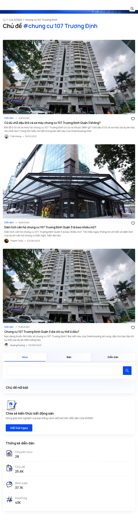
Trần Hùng (15, 136)
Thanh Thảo (16, 240)
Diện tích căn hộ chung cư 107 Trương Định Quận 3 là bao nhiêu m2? (50, 227)
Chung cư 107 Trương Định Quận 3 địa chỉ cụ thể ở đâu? (41, 332)
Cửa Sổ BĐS (15, 19)
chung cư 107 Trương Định (41, 19)
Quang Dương (17, 345)
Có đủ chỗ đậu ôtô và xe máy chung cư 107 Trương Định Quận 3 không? (52, 123)
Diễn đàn (9, 118)
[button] (133, 118)
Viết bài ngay (19, 428)
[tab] (25, 357)
